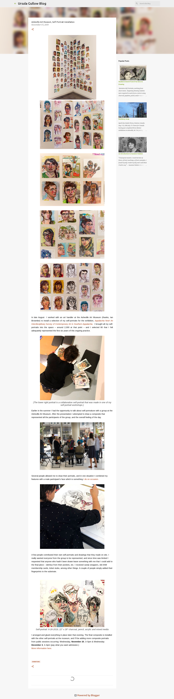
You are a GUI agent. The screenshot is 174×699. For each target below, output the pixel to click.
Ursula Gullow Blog (32, 3)
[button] (32, 29)
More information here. (41, 648)
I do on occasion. (91, 479)
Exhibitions (36, 661)
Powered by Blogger (88, 695)
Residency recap (124, 119)
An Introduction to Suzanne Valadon (131, 154)
